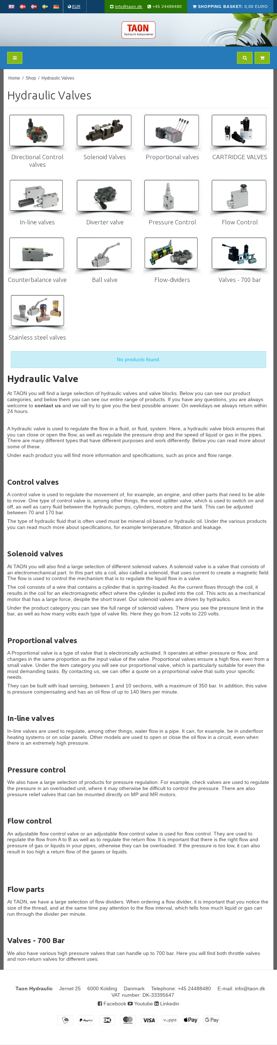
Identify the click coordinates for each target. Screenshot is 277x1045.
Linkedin (169, 1003)
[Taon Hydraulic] (138, 30)
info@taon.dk (128, 6)
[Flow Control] (240, 197)
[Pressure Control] (172, 197)
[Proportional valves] (172, 132)
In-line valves (22, 731)
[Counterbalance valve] (37, 255)
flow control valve (58, 834)
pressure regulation (135, 782)
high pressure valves (81, 953)
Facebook (114, 1003)
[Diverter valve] (105, 197)
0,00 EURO (233, 6)
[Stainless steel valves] (37, 312)
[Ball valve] (105, 255)
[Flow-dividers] (172, 255)
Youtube (143, 1003)
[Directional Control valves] (37, 132)
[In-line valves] (37, 197)
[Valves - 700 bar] (240, 255)
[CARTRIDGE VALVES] (240, 132)
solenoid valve (190, 566)
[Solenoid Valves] (105, 132)
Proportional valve (32, 653)
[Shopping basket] (262, 58)
